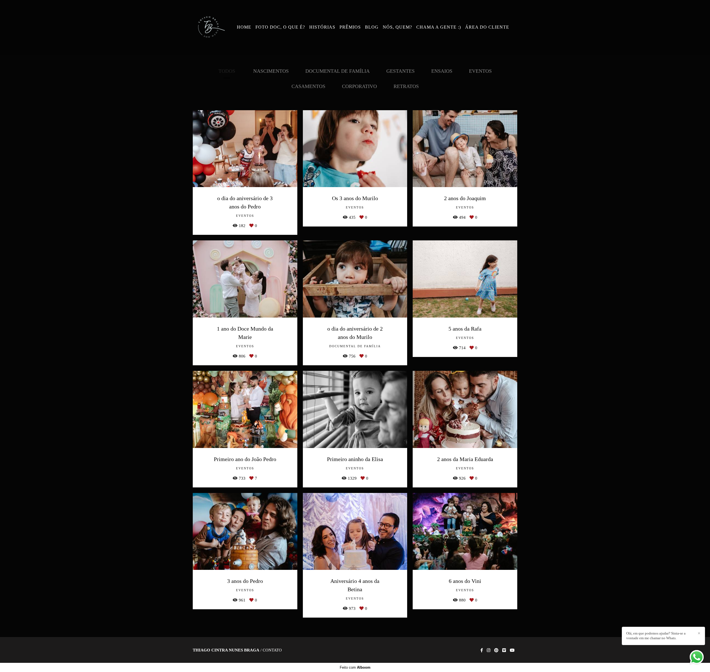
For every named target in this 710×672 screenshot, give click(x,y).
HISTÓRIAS (322, 27)
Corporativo (359, 86)
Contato (272, 650)
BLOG (372, 27)
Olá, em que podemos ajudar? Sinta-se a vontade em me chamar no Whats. (656, 635)
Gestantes (400, 71)
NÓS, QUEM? (397, 27)
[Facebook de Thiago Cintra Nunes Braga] (481, 650)
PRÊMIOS (350, 27)
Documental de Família (337, 71)
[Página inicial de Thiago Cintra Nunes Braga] (210, 27)
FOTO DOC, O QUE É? (280, 27)
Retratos (406, 86)
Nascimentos (271, 71)
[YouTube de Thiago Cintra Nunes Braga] (512, 650)
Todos (227, 71)
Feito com (355, 667)
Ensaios (441, 71)
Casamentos (308, 86)
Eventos (480, 71)
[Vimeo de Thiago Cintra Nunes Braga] (504, 650)
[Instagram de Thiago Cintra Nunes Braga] (488, 650)
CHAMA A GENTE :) (438, 27)
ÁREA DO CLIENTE (487, 27)
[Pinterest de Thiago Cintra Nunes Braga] (496, 650)
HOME (244, 27)
